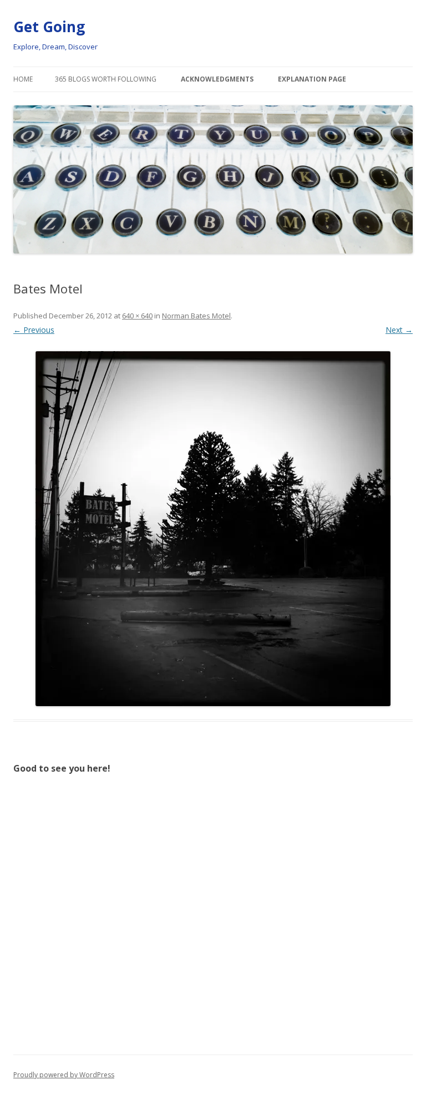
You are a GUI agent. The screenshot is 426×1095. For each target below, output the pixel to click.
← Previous (33, 330)
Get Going (49, 27)
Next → (399, 330)
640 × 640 (137, 316)
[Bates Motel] (213, 528)
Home (23, 79)
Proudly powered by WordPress (63, 1074)
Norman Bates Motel (196, 316)
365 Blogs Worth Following (105, 79)
